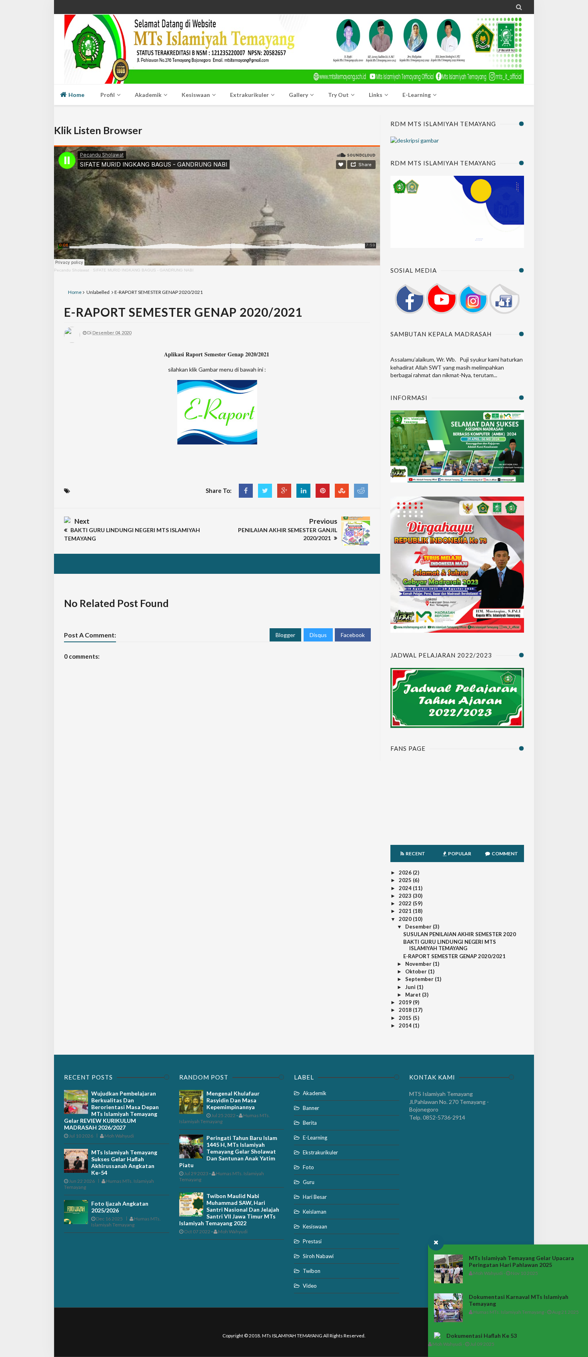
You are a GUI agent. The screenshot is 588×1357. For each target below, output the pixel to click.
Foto (308, 1167)
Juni (411, 987)
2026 (406, 872)
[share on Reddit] (361, 490)
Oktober (416, 971)
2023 (406, 896)
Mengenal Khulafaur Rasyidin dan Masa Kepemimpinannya (233, 1100)
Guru (308, 1182)
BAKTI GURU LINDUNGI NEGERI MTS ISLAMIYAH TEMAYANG (449, 945)
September (420, 979)
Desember (419, 926)
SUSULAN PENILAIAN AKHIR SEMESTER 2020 (459, 934)
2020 (406, 919)
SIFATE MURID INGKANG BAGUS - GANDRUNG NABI (143, 270)
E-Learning (315, 1137)
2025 (406, 880)
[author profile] (72, 341)
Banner (311, 1108)
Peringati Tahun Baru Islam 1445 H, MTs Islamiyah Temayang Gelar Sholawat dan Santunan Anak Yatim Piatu (228, 1151)
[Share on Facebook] (246, 490)
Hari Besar (315, 1197)
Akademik (314, 1093)
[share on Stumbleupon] (342, 490)
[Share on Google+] (284, 490)
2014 (406, 1025)
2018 (406, 1010)
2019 (406, 1002)
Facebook (353, 634)
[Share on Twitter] (265, 490)
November (419, 964)
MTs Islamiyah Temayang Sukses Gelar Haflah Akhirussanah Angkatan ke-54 (124, 1162)
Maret (413, 994)
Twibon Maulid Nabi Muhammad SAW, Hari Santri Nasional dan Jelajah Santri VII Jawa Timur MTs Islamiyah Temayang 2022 (229, 1209)
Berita (310, 1123)
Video (310, 1286)
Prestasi (312, 1241)
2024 (406, 888)
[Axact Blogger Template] (294, 40)
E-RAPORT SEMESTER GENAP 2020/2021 (183, 312)
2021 (406, 911)
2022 (406, 903)
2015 (406, 1018)
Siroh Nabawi (318, 1256)
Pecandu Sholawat (71, 270)
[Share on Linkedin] (303, 490)
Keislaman (314, 1211)
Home (75, 94)
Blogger (285, 634)
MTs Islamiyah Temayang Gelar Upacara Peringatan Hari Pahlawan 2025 (521, 1261)
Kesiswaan (315, 1226)
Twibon (311, 1271)
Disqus (318, 634)
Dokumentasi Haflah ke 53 (481, 1335)
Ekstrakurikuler (320, 1152)
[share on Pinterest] (323, 490)
